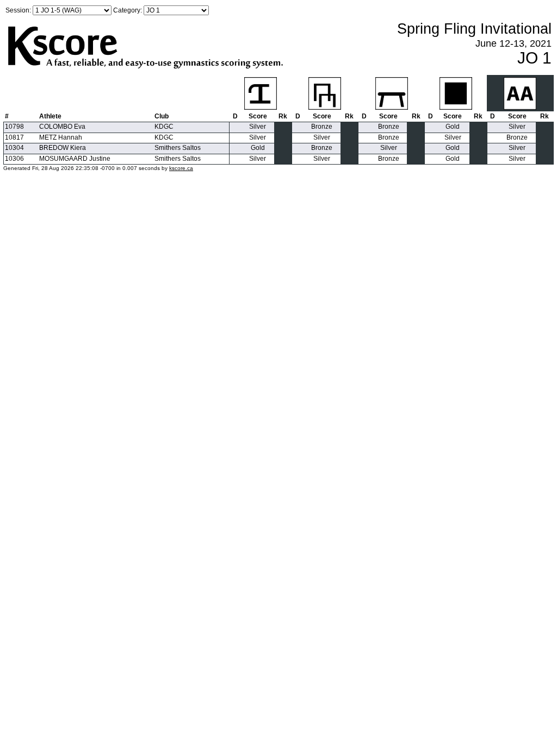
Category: (127, 10)
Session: (18, 10)
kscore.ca (181, 168)
